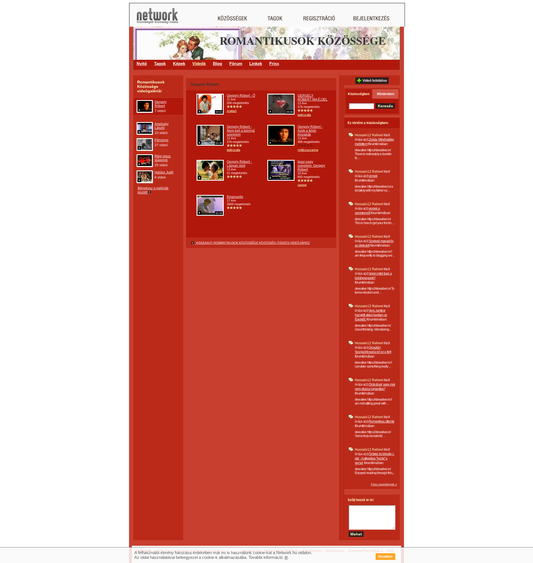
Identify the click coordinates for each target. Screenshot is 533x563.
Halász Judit (164, 172)
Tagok (160, 63)
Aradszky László (162, 126)
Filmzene (162, 140)
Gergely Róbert (161, 104)
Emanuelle (235, 197)
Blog (217, 63)
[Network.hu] (157, 18)
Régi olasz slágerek (163, 158)
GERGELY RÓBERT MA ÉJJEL (313, 97)
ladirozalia (304, 114)
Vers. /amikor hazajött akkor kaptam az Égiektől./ (371, 315)
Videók (199, 63)
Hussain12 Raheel (369, 135)
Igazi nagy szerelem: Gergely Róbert (311, 166)
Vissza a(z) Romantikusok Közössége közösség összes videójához (252, 242)
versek (373, 176)
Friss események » (384, 484)
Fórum (235, 63)
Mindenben (385, 94)
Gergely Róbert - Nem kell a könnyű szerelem (241, 131)
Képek (179, 63)
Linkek (255, 63)
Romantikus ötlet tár (381, 421)
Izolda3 (232, 111)
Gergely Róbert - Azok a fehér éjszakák (310, 131)
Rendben (385, 557)
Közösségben (358, 94)
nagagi (302, 185)
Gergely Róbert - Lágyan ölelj (239, 164)
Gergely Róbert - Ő (241, 96)
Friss (274, 63)
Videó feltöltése (375, 81)
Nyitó (142, 63)
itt (286, 557)
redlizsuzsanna (308, 150)
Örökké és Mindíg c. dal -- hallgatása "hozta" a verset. (374, 458)
